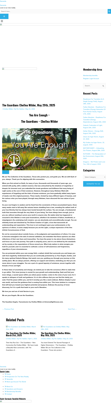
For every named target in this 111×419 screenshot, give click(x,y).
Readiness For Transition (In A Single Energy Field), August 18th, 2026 (93, 101)
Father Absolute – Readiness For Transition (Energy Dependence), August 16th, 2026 (94, 119)
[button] (55, 21)
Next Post (72, 309)
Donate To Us (93, 184)
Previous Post (8, 309)
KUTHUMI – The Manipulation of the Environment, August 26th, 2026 (94, 156)
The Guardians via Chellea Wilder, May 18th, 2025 (56, 334)
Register (86, 78)
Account (96, 78)
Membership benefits (90, 75)
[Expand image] (5, 172)
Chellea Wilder (8, 109)
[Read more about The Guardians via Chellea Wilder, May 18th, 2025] (57, 328)
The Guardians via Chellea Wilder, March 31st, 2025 (21, 334)
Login (91, 78)
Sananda (3, 1)
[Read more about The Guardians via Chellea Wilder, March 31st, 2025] (22, 328)
